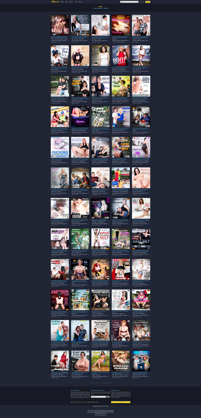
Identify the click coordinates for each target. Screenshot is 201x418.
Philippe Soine (61, 100)
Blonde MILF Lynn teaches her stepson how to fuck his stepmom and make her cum (80, 37)
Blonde (81, 162)
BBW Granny (127, 132)
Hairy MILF (74, 162)
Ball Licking (121, 40)
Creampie (93, 71)
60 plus (63, 40)
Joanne (134, 38)
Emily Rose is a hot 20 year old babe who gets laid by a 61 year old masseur (59, 159)
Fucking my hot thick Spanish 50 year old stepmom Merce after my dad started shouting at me (120, 98)
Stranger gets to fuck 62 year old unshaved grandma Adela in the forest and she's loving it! (100, 129)
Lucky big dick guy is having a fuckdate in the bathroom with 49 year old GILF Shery (59, 190)
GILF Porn (53, 193)
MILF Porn (53, 132)
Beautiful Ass (63, 71)
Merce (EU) (119, 100)
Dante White (74, 130)
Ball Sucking (125, 40)
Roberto (137, 69)
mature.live (80, 1)
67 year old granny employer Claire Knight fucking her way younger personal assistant (100, 159)
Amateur (82, 71)
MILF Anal (114, 71)
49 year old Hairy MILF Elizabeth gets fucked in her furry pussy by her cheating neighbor (80, 159)
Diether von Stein (75, 161)
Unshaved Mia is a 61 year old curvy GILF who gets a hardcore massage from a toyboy (100, 37)
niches (66, 1)
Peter (65, 38)
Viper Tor (98, 100)
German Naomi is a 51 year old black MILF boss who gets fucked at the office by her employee (59, 68)
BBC (140, 101)
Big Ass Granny (105, 40)
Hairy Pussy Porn (136, 132)
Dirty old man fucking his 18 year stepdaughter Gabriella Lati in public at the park (59, 98)
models (70, 1)
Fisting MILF (135, 71)
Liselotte (113, 38)
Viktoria (93, 100)
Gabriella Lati (53, 100)
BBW (123, 132)
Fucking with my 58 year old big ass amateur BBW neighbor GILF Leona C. (80, 68)
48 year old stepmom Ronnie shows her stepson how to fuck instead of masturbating (80, 98)
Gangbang (53, 40)
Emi (133, 69)
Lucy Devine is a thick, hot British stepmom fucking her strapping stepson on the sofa (80, 129)
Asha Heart (53, 130)
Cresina (113, 130)
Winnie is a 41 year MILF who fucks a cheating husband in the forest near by (119, 159)
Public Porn (114, 162)
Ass (101, 40)
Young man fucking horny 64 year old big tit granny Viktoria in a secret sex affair (100, 98)
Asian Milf (103, 71)
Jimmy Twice (74, 38)
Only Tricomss (126, 100)
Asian (100, 71)
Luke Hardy (59, 130)
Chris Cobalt (94, 161)
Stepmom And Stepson (137, 40)
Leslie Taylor (79, 69)
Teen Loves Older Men (55, 101)
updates (62, 1)
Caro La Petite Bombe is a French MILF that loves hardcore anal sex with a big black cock (141, 159)
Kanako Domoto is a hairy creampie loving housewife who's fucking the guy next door (100, 68)
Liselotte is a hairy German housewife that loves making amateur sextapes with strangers (120, 37)
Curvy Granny (94, 40)
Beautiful (76, 132)
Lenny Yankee (74, 100)
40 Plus (60, 40)
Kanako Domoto (103, 69)
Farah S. (52, 38)
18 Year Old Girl (63, 101)
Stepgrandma (114, 132)
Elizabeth (81, 161)
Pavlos (138, 38)
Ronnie (80, 100)
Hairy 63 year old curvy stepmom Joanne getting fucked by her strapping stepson (140, 37)
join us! (147, 1)
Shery (59, 191)
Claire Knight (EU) (102, 161)
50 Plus (58, 71)
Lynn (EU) (80, 38)
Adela (93, 130)
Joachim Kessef (147, 161)
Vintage (113, 40)
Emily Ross (53, 161)
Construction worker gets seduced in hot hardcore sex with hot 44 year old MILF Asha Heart (59, 129)
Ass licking (62, 132)
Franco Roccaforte (136, 100)
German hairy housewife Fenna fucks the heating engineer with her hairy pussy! (140, 129)
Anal (66, 40)
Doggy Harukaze (95, 69)
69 (124, 101)
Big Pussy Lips (83, 40)
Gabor (97, 130)
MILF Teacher (74, 40)
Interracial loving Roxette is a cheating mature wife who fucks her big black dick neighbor (140, 98)
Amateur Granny (75, 71)
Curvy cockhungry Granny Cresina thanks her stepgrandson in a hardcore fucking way (120, 129)
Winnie (122, 161)
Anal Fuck (123, 71)
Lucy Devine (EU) (81, 130)
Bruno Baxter (94, 38)
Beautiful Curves (81, 132)
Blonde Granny (64, 193)
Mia (99, 38)
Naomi (56, 69)
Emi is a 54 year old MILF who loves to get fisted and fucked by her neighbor (140, 68)
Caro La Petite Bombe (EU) (137, 161)
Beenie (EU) (114, 69)
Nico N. (58, 161)
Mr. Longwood (121, 69)
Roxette (142, 100)
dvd (75, 1)
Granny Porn (94, 132)
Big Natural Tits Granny (96, 101)
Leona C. (73, 69)
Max (52, 69)
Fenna (134, 130)
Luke (57, 38)
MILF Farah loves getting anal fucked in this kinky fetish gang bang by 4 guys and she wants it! (59, 37)
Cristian (113, 100)
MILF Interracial (54, 71)
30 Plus (57, 40)
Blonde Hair (85, 162)
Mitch (61, 38)
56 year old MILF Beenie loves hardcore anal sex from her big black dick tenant (120, 68)
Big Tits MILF (122, 162)
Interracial (134, 101)
